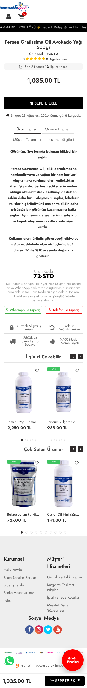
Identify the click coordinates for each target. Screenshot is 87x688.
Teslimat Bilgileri (61, 139)
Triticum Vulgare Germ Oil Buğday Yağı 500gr (63, 422)
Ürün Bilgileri (27, 129)
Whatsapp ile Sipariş (25, 309)
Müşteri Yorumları (27, 139)
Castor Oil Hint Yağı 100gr (63, 514)
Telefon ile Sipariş (66, 309)
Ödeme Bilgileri (58, 129)
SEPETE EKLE (45, 103)
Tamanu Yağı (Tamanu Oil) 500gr (23, 422)
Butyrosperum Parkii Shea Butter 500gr (23, 514)
